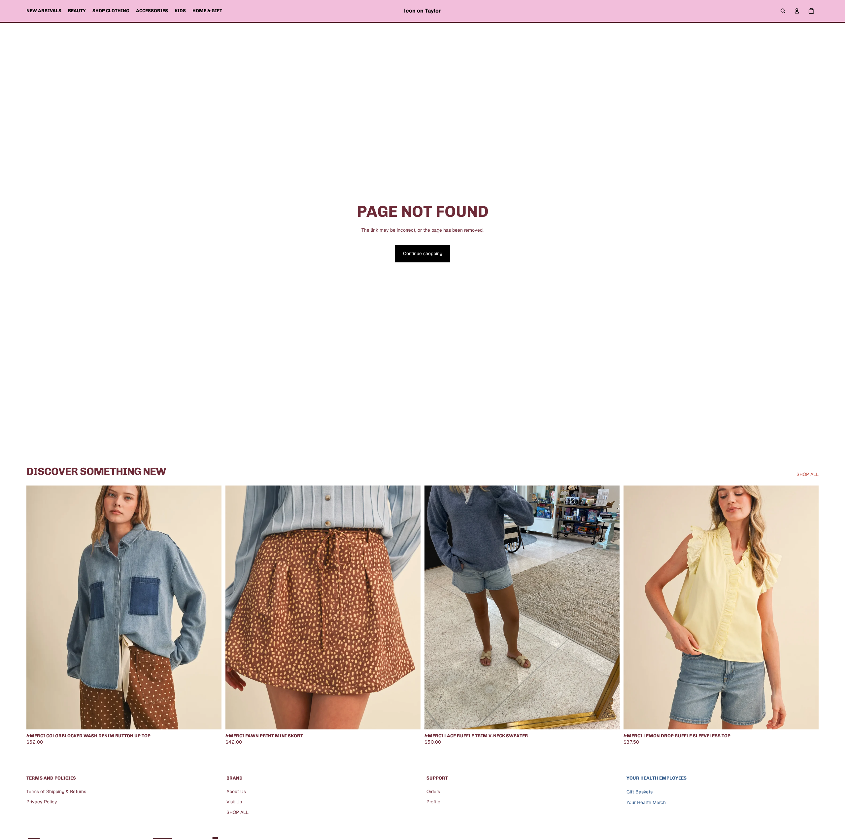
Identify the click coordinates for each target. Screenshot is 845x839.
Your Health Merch (646, 802)
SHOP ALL (807, 474)
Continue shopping (422, 253)
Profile (433, 802)
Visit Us (234, 802)
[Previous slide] (434, 607)
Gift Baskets (639, 791)
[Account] (797, 11)
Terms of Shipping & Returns (56, 791)
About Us (236, 791)
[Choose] (211, 719)
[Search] (783, 11)
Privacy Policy (41, 802)
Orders (433, 791)
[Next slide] (610, 607)
